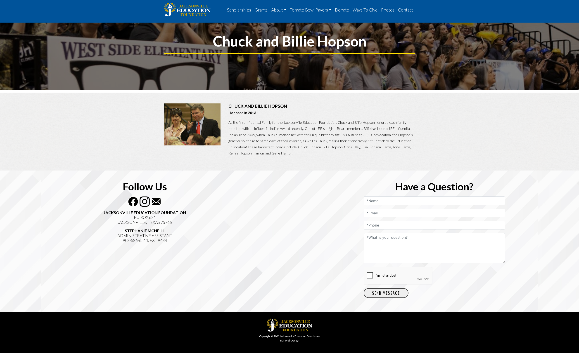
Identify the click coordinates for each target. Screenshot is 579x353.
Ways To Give (365, 9)
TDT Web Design (289, 340)
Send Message (386, 293)
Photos (387, 9)
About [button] (277, 9)
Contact (405, 9)
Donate (342, 9)
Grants (261, 9)
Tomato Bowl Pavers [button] (309, 9)
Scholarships (239, 9)
